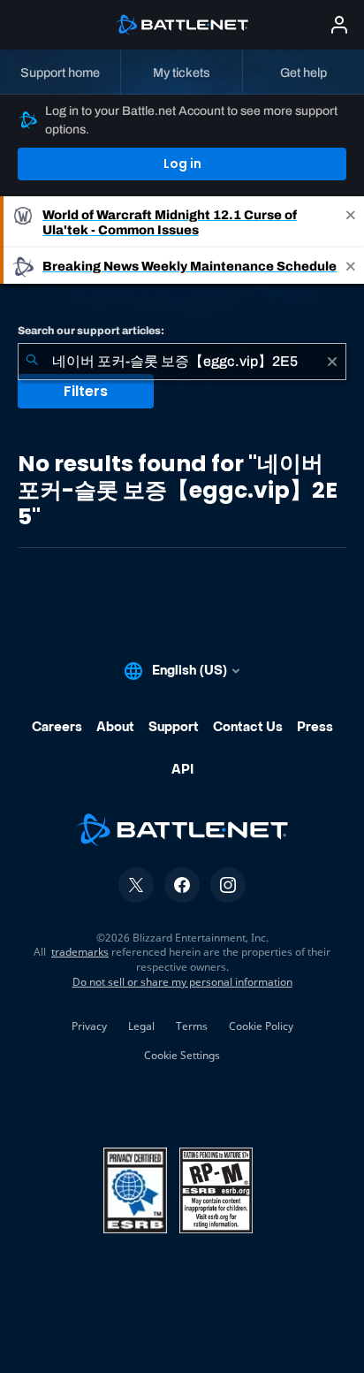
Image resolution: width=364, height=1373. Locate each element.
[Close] (350, 222)
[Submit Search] (32, 361)
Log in (182, 163)
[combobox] (182, 361)
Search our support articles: (91, 330)
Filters (86, 391)
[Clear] (332, 361)
